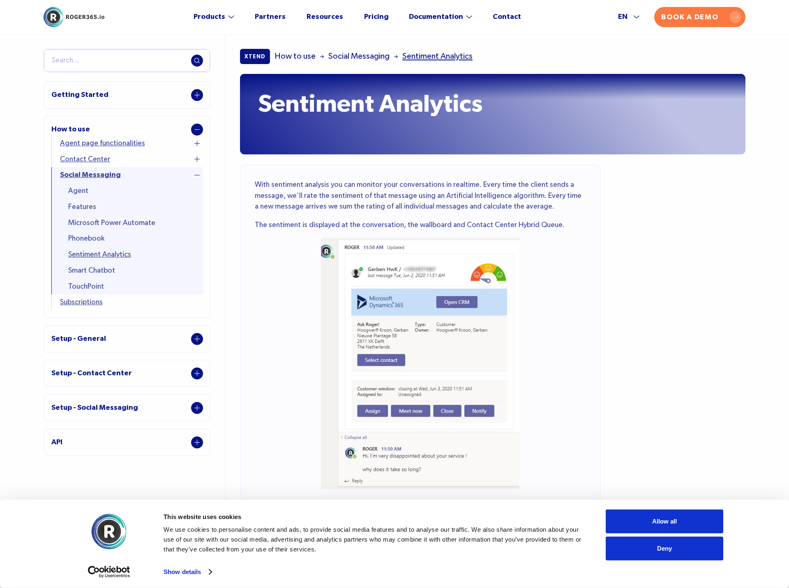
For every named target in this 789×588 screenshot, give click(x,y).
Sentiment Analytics (99, 254)
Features (82, 207)
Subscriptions (81, 302)
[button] (214, 17)
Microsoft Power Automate (111, 223)
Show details (182, 571)
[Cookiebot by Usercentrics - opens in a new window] (109, 572)
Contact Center (85, 159)
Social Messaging (90, 175)
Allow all (664, 521)
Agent (78, 191)
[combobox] (127, 60)
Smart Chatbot (91, 270)
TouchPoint (86, 286)
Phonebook (86, 238)
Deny (664, 547)
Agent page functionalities (102, 143)
